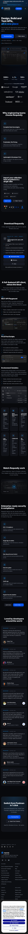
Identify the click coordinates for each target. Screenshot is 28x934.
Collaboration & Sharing (6, 881)
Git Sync (22, 439)
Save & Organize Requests (7, 866)
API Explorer (17, 896)
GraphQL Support (5, 414)
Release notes (18, 890)
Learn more (8, 604)
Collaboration (15, 438)
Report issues (18, 892)
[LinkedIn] (2, 860)
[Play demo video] (14, 487)
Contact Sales (17, 604)
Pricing (16, 866)
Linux (15, 263)
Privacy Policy (18, 875)
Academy (17, 873)
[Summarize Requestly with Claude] (4, 846)
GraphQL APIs (4, 870)
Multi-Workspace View (15, 415)
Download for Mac (15, 256)
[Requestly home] (5, 8)
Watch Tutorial (18, 200)
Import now (7, 200)
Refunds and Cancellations (21, 879)
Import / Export (4, 879)
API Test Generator (5, 875)
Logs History (5, 439)
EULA (2, 899)
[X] (5, 860)
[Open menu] (25, 8)
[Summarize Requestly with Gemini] (13, 846)
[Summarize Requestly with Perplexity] (10, 846)
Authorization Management (24, 414)
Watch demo (21, 36)
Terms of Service (18, 877)
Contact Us (3, 892)
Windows (15, 260)
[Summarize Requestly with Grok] (7, 846)
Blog (16, 868)
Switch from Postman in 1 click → (14, 4)
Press (2, 896)
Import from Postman (15, 821)
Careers (3, 894)
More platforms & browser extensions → (14, 267)
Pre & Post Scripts (5, 873)
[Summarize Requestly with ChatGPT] (2, 846)
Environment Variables (6, 868)
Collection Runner (5, 877)
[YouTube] (8, 860)
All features (3, 884)
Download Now (8, 36)
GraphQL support (19, 894)
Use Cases (17, 870)
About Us (3, 890)
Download (19, 8)
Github (16, 899)
